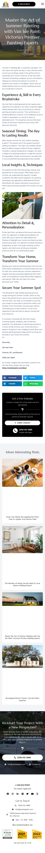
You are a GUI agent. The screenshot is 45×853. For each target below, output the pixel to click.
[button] (43, 4)
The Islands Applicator (22, 789)
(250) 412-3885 (25, 430)
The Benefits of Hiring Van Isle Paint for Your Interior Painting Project (22, 584)
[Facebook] (8, 794)
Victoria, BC (15, 68)
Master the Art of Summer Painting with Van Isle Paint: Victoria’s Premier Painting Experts (22, 637)
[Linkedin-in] (17, 794)
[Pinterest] (22, 794)
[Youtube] (32, 794)
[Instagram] (12, 794)
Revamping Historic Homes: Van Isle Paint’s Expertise (22, 699)
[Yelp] (37, 794)
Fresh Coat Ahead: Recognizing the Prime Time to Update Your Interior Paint (22, 518)
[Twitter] (27, 794)
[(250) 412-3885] (15, 430)
